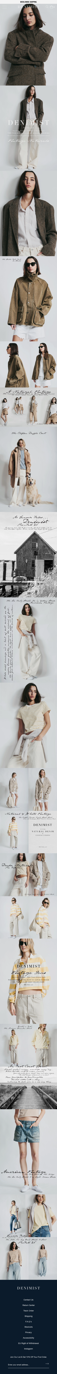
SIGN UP (42, 697)
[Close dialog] (53, 669)
